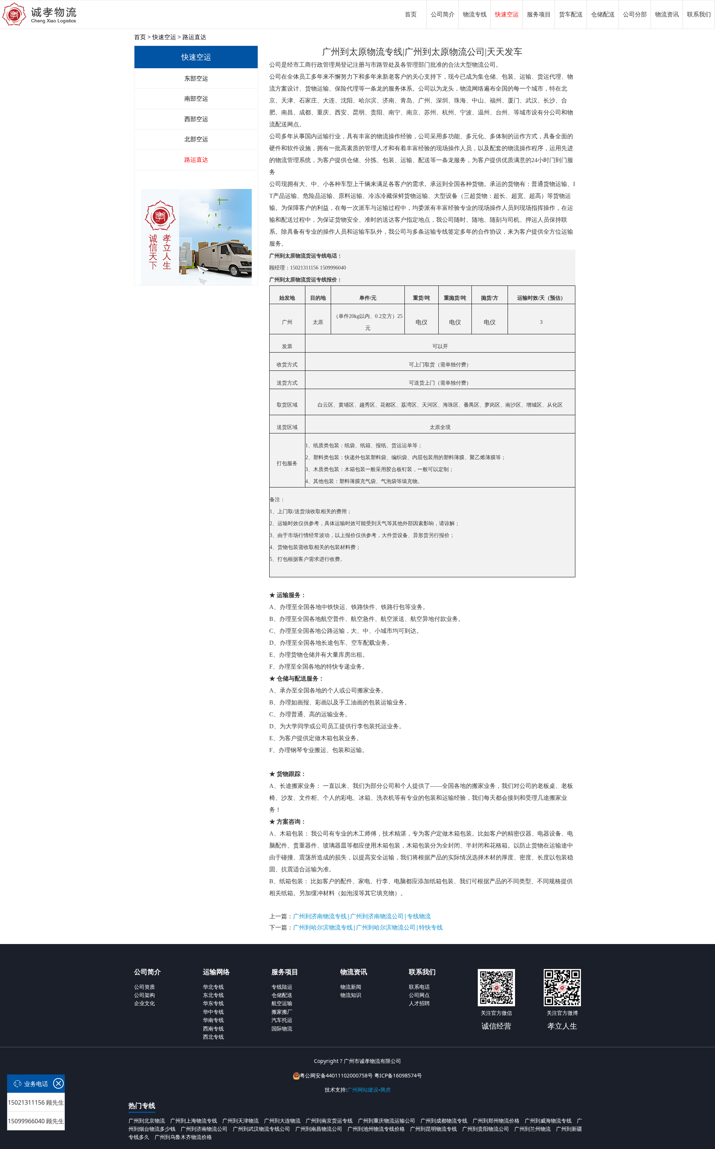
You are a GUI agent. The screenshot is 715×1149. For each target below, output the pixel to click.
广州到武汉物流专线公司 (261, 1128)
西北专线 (213, 1036)
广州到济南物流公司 (204, 1128)
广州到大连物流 (282, 1120)
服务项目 (539, 14)
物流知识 (350, 994)
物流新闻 (350, 986)
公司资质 (144, 986)
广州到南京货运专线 (329, 1120)
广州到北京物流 (146, 1120)
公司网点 (419, 994)
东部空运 (196, 78)
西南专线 (213, 1028)
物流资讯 (667, 14)
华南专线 (213, 1019)
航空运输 (281, 1003)
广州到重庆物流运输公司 (386, 1120)
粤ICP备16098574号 (398, 1075)
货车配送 (571, 14)
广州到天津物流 (240, 1120)
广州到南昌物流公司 (318, 1128)
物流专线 (475, 14)
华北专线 (213, 986)
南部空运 (196, 98)
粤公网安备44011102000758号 (336, 1075)
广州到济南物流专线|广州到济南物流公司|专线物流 (362, 916)
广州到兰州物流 (532, 1128)
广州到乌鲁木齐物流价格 (183, 1136)
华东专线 (213, 1003)
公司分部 (635, 14)
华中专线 (213, 1011)
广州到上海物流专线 (193, 1120)
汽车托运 (281, 1019)
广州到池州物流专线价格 (376, 1128)
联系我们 (699, 14)
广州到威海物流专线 (548, 1120)
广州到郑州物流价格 (496, 1120)
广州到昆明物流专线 (433, 1128)
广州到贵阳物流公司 (485, 1128)
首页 (411, 14)
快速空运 (507, 14)
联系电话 (419, 986)
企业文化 (144, 1003)
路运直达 (194, 37)
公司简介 (443, 14)
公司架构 (144, 994)
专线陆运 (281, 986)
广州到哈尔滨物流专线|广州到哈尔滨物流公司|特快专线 (368, 927)
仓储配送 (603, 14)
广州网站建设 (362, 1089)
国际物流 (281, 1028)
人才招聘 (419, 1003)
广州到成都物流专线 (443, 1120)
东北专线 (213, 994)
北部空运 (196, 139)
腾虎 (385, 1089)
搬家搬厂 (281, 1011)
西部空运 (196, 119)
